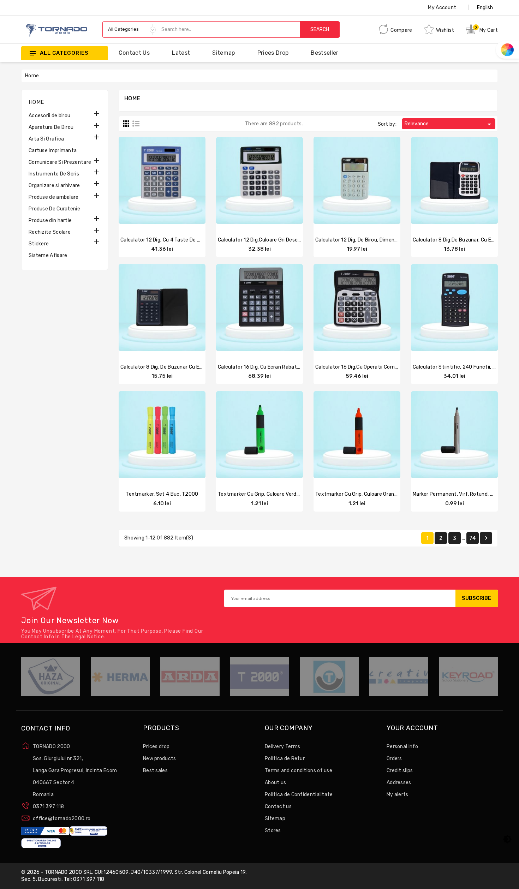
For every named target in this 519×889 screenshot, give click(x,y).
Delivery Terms (282, 747)
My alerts (397, 795)
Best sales (155, 771)
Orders (394, 759)
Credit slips (400, 771)
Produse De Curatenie (54, 209)
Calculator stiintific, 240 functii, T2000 (461, 367)
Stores (273, 831)
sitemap (223, 52)
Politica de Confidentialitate (299, 795)
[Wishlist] (183, 181)
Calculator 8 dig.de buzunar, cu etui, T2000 (465, 240)
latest (181, 52)
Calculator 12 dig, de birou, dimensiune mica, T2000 (376, 240)
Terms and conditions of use (298, 771)
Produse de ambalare (54, 197)
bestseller (324, 52)
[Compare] (155, 181)
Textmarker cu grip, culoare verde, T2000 (268, 494)
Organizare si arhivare (54, 186)
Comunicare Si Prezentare (60, 162)
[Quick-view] (169, 181)
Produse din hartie (50, 220)
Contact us (278, 807)
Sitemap (275, 819)
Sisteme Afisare (48, 255)
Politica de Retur (285, 759)
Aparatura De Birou (51, 127)
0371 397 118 (48, 807)
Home (36, 102)
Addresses (399, 783)
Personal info (402, 747)
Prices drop (272, 52)
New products (159, 759)
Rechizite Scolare (50, 232)
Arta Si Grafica (46, 139)
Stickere (39, 244)
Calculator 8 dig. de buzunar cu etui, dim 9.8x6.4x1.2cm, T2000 (196, 367)
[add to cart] (336, 181)
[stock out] (141, 181)
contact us (134, 52)
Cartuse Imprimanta (53, 151)
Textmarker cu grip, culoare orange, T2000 (367, 494)
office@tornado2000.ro (61, 819)
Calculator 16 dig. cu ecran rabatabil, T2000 (271, 367)
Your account (412, 728)
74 (472, 538)
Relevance (449, 124)
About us (275, 783)
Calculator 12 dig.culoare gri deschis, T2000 (270, 240)
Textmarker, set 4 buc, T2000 (162, 494)
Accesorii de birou (49, 116)
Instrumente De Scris (54, 174)
